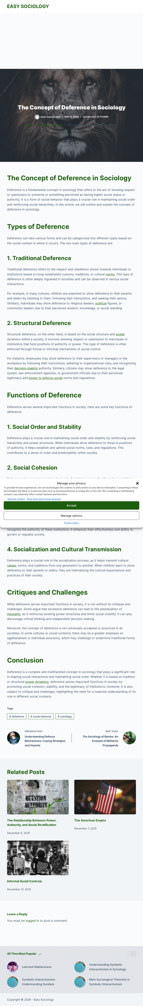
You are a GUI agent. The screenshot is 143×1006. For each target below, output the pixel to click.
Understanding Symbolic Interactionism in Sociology (107, 967)
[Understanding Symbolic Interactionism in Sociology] (79, 967)
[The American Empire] (105, 797)
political (101, 303)
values (11, 565)
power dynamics (37, 682)
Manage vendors (16, 499)
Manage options (71, 515)
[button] (137, 483)
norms (110, 274)
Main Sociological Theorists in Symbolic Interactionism (109, 982)
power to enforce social (45, 378)
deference (16, 716)
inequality (13, 614)
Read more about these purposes (44, 499)
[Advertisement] (71, 41)
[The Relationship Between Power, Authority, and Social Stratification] (38, 797)
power (120, 334)
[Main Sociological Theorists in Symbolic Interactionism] (79, 982)
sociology (65, 716)
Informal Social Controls (24, 881)
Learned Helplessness (37, 967)
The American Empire (90, 820)
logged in (32, 920)
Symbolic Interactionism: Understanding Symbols (38, 982)
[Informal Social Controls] (38, 858)
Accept (72, 505)
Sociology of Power (95, 116)
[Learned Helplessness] (12, 967)
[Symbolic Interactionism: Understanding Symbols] (12, 982)
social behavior (41, 716)
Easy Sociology (28, 6)
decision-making (26, 368)
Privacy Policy (71, 522)
